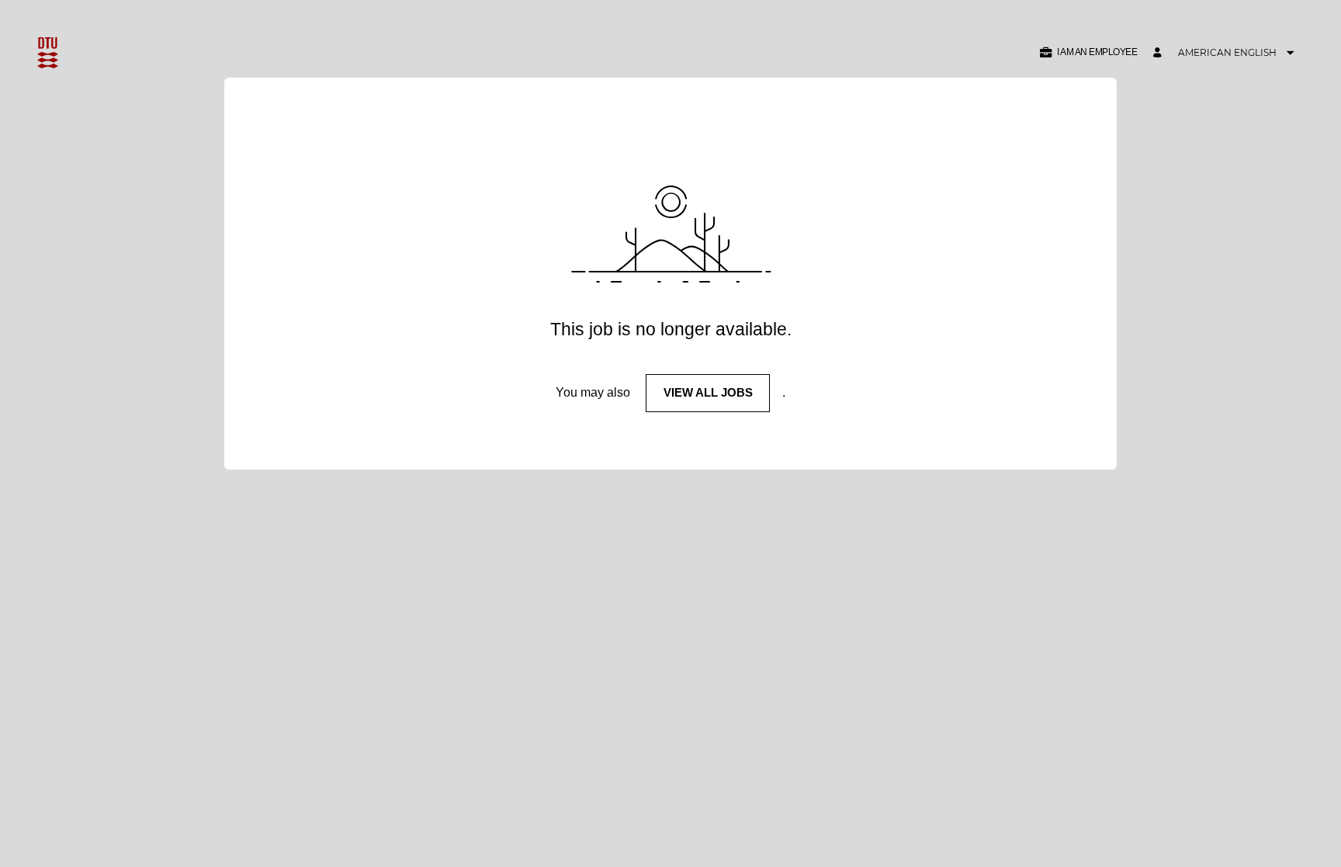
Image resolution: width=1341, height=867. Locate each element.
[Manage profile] (1159, 53)
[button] (1088, 52)
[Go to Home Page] (47, 52)
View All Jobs (708, 392)
